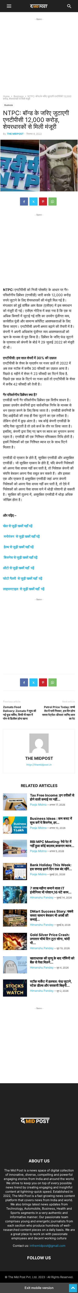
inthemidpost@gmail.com (47, 1246)
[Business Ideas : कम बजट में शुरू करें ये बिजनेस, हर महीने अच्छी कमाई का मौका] (15, 826)
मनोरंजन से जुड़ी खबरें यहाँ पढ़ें (22, 536)
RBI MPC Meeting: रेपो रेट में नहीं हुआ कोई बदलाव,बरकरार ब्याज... (52, 844)
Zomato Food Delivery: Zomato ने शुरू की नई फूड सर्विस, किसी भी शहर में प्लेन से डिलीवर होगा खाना (19, 712)
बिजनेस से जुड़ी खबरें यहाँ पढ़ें (20, 557)
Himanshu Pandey (42, 897)
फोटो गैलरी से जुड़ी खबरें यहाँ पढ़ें (22, 578)
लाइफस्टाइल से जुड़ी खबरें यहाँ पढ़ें (23, 589)
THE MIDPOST (15, 133)
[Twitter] (33, 201)
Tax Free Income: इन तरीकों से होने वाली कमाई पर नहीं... (52, 797)
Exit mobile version (39, 1288)
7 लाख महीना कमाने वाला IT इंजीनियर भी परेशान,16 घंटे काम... (50, 890)
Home (6, 96)
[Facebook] (24, 201)
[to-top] (73, 1286)
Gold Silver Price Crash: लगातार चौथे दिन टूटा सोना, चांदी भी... (50, 939)
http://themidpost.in (39, 764)
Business (19, 96)
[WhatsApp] (52, 201)
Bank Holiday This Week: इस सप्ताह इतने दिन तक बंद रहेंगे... (51, 867)
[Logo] (39, 1149)
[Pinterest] (43, 201)
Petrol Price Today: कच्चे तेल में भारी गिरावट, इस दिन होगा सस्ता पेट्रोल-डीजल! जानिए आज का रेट (58, 712)
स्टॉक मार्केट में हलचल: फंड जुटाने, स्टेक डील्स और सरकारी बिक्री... (51, 983)
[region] (39, 59)
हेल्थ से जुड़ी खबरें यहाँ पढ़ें (19, 547)
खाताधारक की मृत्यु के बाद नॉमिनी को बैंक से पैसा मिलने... (52, 960)
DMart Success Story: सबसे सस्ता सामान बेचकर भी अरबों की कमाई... (51, 915)
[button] (9, 6)
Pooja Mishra (38, 804)
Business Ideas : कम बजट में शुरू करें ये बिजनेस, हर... (51, 821)
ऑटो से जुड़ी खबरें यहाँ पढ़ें (18, 568)
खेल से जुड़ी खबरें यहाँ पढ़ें (17, 526)
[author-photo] (39, 753)
